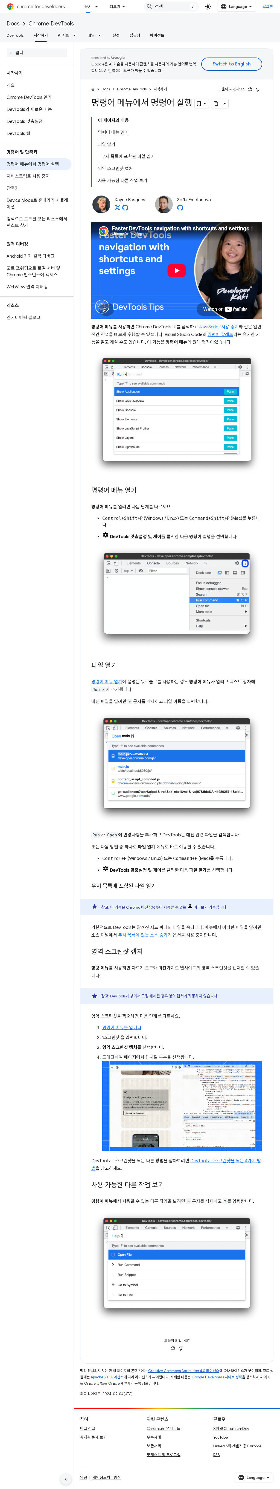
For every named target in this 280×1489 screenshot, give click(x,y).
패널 (91, 35)
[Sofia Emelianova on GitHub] (180, 209)
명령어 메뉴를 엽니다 (121, 1028)
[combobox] (171, 7)
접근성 (135, 35)
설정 (116, 35)
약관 (83, 1477)
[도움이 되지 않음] (258, 89)
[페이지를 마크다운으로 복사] (216, 103)
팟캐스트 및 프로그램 (163, 1454)
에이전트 (157, 35)
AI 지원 (63, 35)
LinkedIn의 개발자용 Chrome (237, 1446)
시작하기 (41, 35)
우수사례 (154, 1437)
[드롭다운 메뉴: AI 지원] (76, 35)
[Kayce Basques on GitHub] (125, 209)
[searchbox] (37, 52)
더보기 (115, 6)
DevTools (15, 35)
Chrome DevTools (51, 23)
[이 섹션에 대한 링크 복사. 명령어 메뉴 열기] (142, 491)
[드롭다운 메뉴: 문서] (98, 6)
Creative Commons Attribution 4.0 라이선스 (183, 1370)
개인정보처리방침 (106, 1477)
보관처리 (154, 1446)
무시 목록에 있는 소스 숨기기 (145, 935)
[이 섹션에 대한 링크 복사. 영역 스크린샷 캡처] (148, 952)
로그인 (268, 6)
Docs (13, 23)
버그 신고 (87, 1428)
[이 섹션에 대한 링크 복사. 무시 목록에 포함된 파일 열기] (161, 886)
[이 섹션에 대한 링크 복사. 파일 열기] (122, 666)
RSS (216, 1454)
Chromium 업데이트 (163, 1428)
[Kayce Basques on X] (118, 209)
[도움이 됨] (250, 89)
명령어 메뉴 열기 (106, 682)
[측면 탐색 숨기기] (65, 1479)
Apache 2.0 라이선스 (107, 1377)
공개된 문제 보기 (93, 1437)
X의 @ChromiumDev (231, 1428)
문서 (88, 6)
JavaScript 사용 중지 (219, 327)
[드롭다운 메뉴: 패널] (101, 35)
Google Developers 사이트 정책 (217, 1377)
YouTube (220, 1437)
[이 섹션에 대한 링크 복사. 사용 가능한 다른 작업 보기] (169, 1185)
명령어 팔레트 (220, 334)
